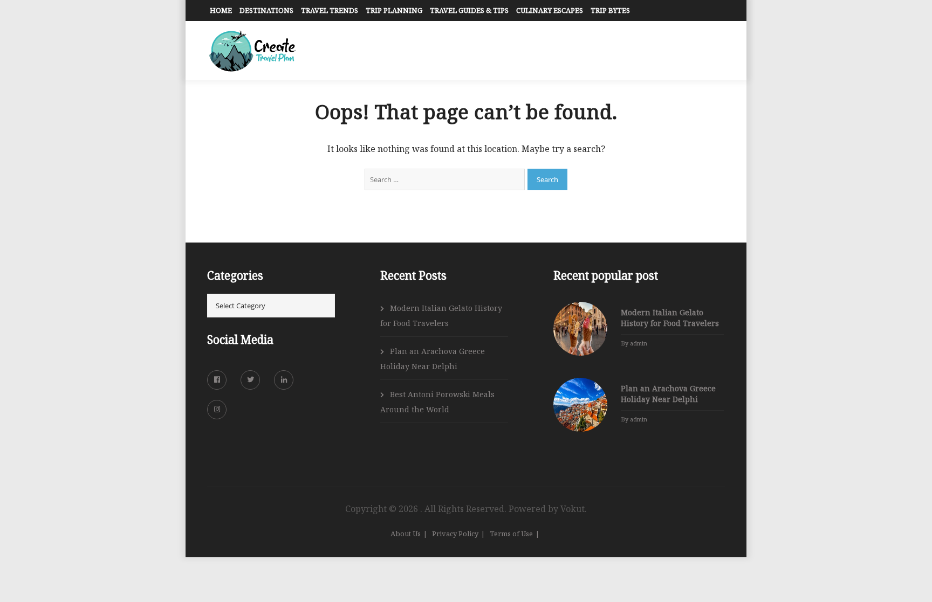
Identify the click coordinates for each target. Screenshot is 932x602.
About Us (405, 533)
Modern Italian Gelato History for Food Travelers (441, 315)
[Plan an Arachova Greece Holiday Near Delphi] (580, 405)
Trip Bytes (610, 10)
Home (221, 10)
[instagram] (217, 409)
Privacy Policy (455, 533)
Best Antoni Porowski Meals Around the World (437, 401)
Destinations (266, 10)
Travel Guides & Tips (469, 10)
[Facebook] (217, 380)
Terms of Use (511, 533)
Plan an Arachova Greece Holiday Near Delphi (432, 358)
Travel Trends (329, 10)
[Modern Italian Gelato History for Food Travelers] (580, 329)
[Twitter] (250, 380)
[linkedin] (283, 380)
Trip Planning (394, 10)
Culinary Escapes (549, 10)
